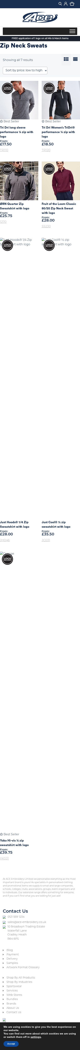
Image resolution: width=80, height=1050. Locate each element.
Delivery (12, 959)
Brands (11, 1003)
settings (36, 1036)
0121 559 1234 (16, 917)
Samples (12, 963)
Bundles (12, 999)
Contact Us (14, 1012)
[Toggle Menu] (72, 31)
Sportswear (14, 986)
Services (12, 990)
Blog (10, 950)
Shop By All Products (21, 977)
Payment (13, 954)
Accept (11, 1044)
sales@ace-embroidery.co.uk (27, 922)
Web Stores (14, 995)
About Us (13, 1008)
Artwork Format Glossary (23, 967)
